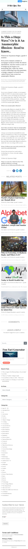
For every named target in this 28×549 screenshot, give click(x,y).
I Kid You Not (14, 5)
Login (20, 1)
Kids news (7, 81)
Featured (4, 441)
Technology (5, 482)
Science (4, 472)
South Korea (16, 81)
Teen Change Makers (7, 484)
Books (3, 416)
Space (3, 476)
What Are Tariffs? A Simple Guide (10, 375)
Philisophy (5, 464)
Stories (4, 480)
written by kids (22, 81)
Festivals (4, 443)
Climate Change (6, 420)
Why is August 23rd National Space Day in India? (14, 372)
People (4, 462)
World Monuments (7, 493)
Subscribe (5, 523)
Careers (4, 418)
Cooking (4, 421)
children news (22, 80)
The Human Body (6, 485)
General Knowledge (7, 449)
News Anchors (6, 458)
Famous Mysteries (6, 439)
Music (3, 454)
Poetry (4, 466)
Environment (5, 433)
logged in (12, 332)
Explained (4, 435)
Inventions (5, 452)
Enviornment (5, 431)
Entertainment (6, 33)
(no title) (4, 374)
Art (3, 412)
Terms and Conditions (18, 534)
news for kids (11, 81)
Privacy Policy (17, 540)
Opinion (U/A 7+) (6, 460)
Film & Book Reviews (7, 445)
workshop (4, 491)
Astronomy (5, 414)
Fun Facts (4, 447)
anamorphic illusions (15, 80)
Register (24, 1)
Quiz (3, 470)
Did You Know (16, 31)
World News (5, 495)
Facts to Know (16, 33)
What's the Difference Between (10, 489)
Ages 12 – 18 (5, 408)
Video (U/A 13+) (6, 487)
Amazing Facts (5, 410)
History (4, 451)
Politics (4, 468)
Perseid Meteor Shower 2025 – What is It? (13, 377)
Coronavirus (5, 423)
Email (4, 517)
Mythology (5, 456)
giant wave (3, 81)
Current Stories (6, 31)
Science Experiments (7, 474)
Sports (4, 478)
